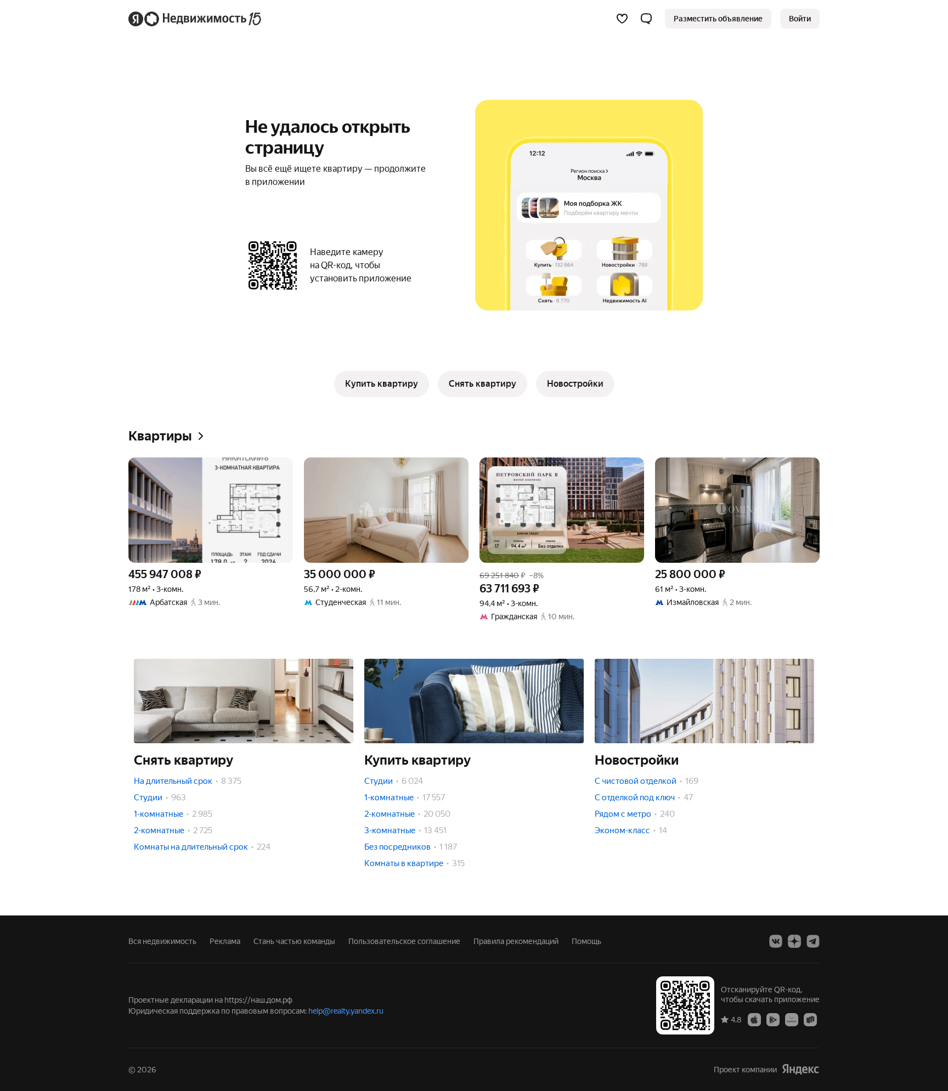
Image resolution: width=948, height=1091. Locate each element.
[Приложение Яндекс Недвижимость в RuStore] (810, 1019)
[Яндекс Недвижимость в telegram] (813, 941)
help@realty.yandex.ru (345, 1011)
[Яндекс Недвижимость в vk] (775, 941)
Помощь (586, 941)
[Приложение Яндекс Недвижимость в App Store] (754, 1019)
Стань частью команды (294, 941)
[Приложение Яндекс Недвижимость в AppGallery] (791, 1019)
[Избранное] (622, 19)
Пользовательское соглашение (404, 941)
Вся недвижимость (162, 941)
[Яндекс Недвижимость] (195, 18)
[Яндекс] (800, 1069)
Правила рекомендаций (515, 941)
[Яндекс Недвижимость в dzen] (794, 941)
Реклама (225, 941)
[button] (646, 19)
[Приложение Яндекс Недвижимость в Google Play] (773, 1019)
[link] (800, 19)
